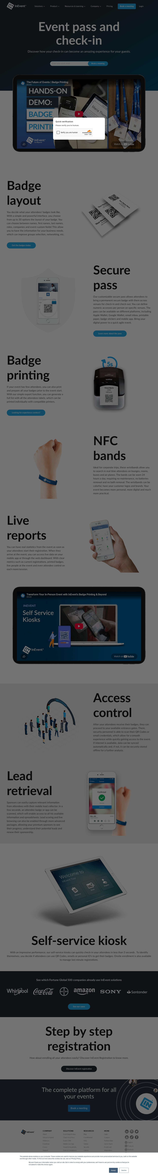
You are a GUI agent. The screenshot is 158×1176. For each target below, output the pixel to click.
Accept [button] (113, 1170)
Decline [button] (124, 1170)
